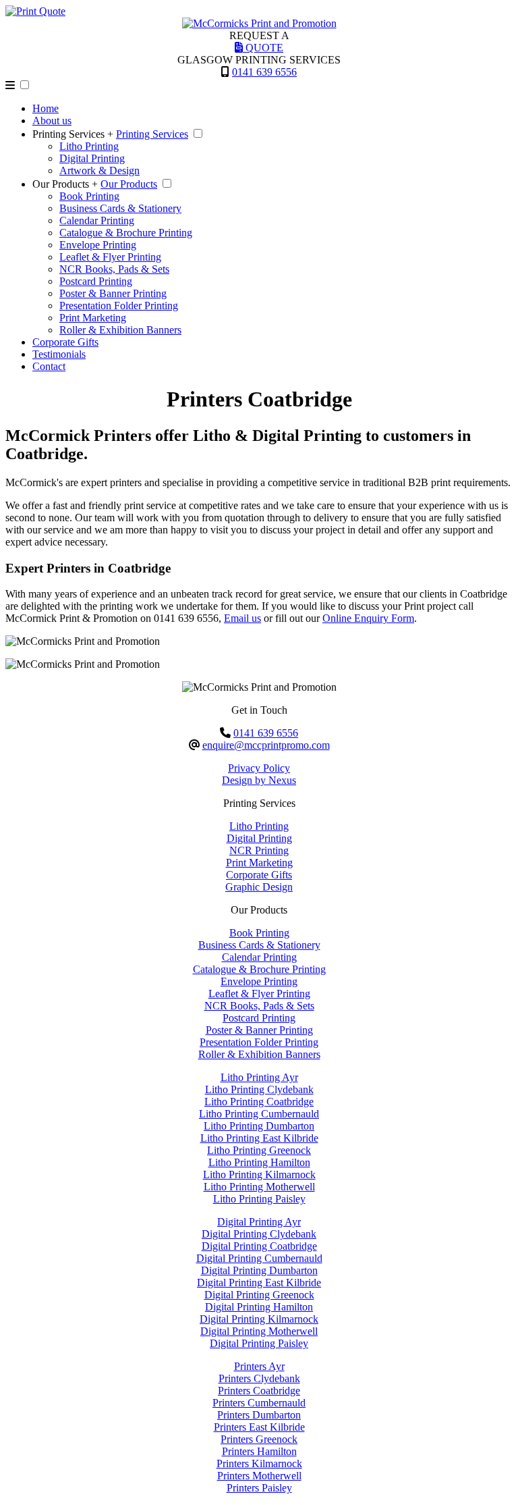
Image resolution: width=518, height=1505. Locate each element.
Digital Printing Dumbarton (259, 1270)
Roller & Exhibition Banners (120, 330)
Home (45, 108)
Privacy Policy (259, 768)
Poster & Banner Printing (113, 293)
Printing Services (152, 134)
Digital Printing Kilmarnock (259, 1319)
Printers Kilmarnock (259, 1463)
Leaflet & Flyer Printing (110, 257)
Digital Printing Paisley (259, 1343)
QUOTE (263, 47)
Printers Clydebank (259, 1378)
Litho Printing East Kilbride (259, 1138)
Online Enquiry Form (368, 618)
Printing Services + (72, 134)
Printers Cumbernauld (259, 1402)
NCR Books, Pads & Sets (114, 269)
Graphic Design (259, 887)
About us (51, 120)
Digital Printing (92, 158)
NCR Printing (259, 850)
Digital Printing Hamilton (259, 1307)
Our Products (128, 184)
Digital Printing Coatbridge (259, 1246)
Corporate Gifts (65, 342)
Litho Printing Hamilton (259, 1162)
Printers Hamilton (259, 1451)
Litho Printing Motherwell (259, 1186)
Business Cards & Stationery (120, 208)
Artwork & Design (99, 170)
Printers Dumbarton (259, 1415)
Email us (242, 618)
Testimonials (59, 354)
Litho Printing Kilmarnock (259, 1174)
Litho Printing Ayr (259, 1077)
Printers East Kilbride (259, 1427)
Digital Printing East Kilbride (259, 1282)
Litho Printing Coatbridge (259, 1101)
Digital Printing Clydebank (259, 1234)
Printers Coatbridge (259, 1390)
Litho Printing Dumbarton (259, 1126)
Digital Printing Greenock (259, 1294)
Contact (48, 366)
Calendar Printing (96, 220)
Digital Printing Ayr (259, 1221)
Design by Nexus (259, 780)
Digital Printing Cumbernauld (259, 1258)
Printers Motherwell (259, 1475)
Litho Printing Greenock (259, 1150)
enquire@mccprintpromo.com (266, 745)
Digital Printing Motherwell (259, 1331)
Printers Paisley (259, 1488)
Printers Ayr (259, 1366)
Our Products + (65, 184)
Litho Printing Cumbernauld (259, 1113)
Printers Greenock (259, 1439)
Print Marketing (92, 317)
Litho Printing (89, 146)
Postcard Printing (95, 281)
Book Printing (89, 196)
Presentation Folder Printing (118, 305)
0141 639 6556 (264, 72)
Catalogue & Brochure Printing (125, 232)
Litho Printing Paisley (259, 1199)
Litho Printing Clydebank (259, 1089)
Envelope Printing (97, 244)
